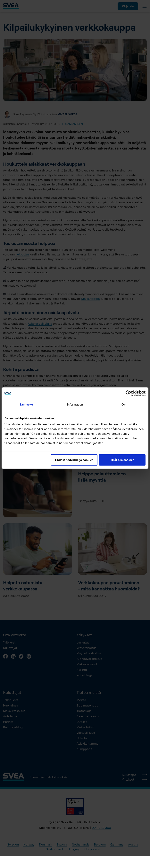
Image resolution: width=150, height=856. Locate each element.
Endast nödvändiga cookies (74, 460)
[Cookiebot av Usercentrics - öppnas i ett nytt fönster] (128, 393)
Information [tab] (75, 404)
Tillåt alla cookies (122, 460)
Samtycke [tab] (26, 404)
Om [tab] (123, 404)
